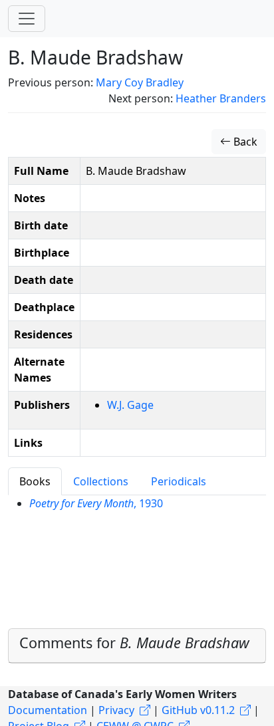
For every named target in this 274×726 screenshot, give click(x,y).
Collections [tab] (100, 481)
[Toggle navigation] (26, 18)
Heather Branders (221, 98)
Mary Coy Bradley (140, 82)
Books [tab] (35, 481)
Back (244, 141)
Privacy (116, 710)
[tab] (137, 646)
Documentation (47, 710)
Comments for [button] (134, 642)
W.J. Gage (130, 405)
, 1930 (96, 503)
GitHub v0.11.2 (198, 710)
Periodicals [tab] (178, 481)
